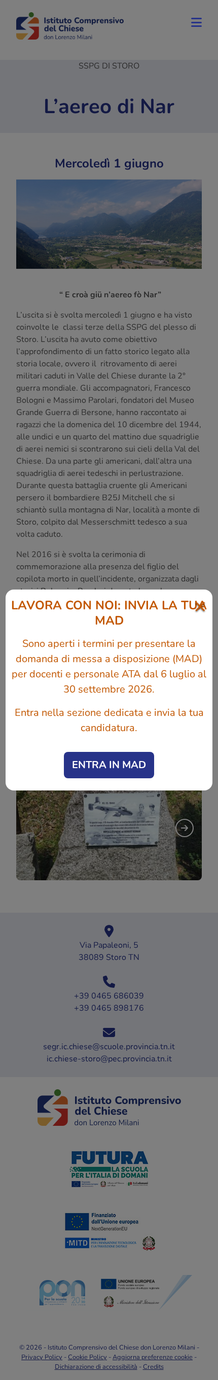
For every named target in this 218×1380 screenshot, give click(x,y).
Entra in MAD (109, 765)
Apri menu (196, 22)
